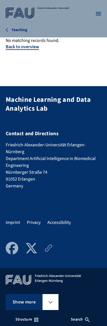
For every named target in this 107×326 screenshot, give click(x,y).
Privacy (34, 222)
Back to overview (22, 47)
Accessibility (59, 222)
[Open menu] (98, 13)
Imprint (13, 222)
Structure (23, 319)
